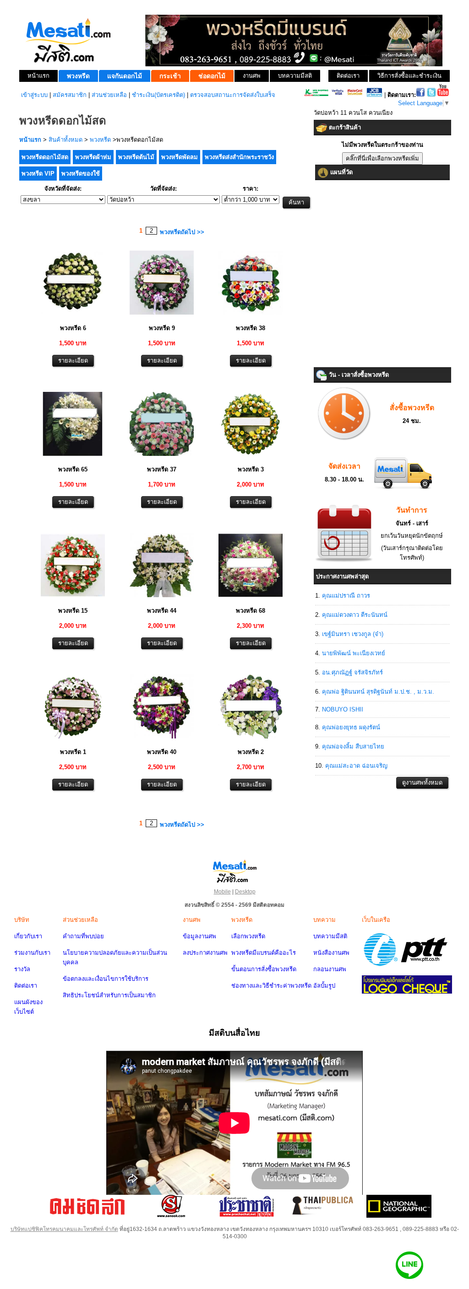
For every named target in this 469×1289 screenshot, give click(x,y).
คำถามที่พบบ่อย (83, 936)
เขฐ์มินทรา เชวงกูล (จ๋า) (352, 634)
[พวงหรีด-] (73, 315)
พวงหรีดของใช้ (80, 173)
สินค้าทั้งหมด (65, 139)
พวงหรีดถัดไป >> (182, 232)
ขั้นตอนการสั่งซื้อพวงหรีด (263, 969)
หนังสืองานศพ (331, 952)
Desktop (245, 891)
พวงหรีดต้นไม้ (136, 157)
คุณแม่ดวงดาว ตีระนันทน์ (354, 614)
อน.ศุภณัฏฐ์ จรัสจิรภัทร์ (352, 672)
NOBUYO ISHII (342, 709)
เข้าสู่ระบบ (34, 94)
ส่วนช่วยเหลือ (109, 94)
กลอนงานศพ (329, 969)
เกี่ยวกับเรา (28, 936)
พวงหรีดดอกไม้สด (45, 157)
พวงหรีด (100, 139)
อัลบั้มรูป (324, 985)
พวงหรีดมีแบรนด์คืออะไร (263, 952)
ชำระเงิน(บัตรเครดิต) (158, 94)
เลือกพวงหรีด (248, 936)
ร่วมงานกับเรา (32, 952)
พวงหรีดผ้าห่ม (93, 157)
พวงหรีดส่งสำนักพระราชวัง (239, 157)
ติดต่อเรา (25, 985)
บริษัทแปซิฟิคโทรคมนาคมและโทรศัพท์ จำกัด (64, 1229)
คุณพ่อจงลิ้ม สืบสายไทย (353, 746)
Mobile (222, 891)
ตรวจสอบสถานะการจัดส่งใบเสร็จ (232, 94)
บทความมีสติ (330, 936)
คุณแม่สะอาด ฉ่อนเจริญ (356, 765)
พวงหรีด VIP (38, 173)
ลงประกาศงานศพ (205, 952)
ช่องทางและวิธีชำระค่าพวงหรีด (271, 985)
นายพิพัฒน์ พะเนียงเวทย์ (353, 653)
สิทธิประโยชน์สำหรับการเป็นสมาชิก (109, 995)
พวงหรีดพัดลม (179, 157)
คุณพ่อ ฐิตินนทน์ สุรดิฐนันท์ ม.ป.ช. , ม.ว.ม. (378, 691)
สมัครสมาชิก (70, 94)
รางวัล (22, 969)
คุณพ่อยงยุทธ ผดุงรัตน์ (351, 727)
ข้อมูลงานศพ (199, 936)
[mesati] (234, 870)
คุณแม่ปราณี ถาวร (346, 595)
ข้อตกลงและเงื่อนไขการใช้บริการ (105, 978)
